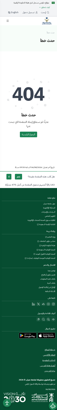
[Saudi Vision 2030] (15, 397)
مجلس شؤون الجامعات (47, 241)
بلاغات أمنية (51, 283)
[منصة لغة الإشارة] (38, 319)
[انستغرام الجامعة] (53, 304)
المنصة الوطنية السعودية (46, 249)
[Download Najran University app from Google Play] (28, 335)
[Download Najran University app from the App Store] (46, 335)
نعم (18, 176)
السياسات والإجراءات (48, 212)
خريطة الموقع (50, 349)
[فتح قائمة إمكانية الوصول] (7, 403)
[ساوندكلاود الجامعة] (43, 304)
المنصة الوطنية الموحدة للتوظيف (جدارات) (40, 258)
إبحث (43, 12)
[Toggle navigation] (8, 21)
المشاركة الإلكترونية (49, 207)
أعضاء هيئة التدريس (47, 365)
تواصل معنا (51, 270)
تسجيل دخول (28, 12)
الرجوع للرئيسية (28, 134)
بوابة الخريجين (49, 371)
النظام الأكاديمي (49, 355)
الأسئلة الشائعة (50, 291)
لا (9, 176)
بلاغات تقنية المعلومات (47, 279)
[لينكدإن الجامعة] (33, 304)
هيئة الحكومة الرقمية (48, 245)
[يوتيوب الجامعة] (48, 304)
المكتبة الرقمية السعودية (47, 224)
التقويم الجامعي (50, 216)
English (14, 12)
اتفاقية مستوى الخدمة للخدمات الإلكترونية (41, 220)
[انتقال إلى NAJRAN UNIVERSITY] (46, 20)
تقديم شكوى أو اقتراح (48, 274)
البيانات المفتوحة (48, 360)
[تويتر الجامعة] (38, 304)
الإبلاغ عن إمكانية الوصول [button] (47, 287)
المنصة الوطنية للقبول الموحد (45, 254)
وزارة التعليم (51, 237)
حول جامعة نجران (49, 203)
